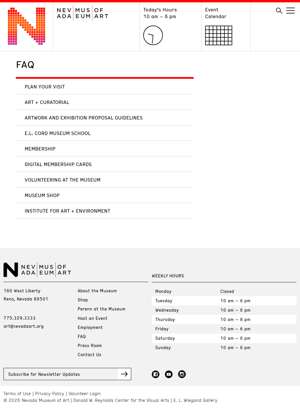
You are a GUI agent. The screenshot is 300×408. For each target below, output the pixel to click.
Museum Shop (42, 195)
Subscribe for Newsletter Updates (44, 374)
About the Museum (97, 290)
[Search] (279, 10)
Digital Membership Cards (58, 164)
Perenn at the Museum (101, 308)
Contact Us (89, 354)
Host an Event (93, 318)
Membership (40, 148)
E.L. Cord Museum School (58, 133)
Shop (83, 299)
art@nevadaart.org (24, 326)
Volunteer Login (85, 393)
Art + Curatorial (47, 102)
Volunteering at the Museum (62, 179)
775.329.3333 (20, 318)
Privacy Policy (49, 393)
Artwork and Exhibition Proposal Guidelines (84, 117)
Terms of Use (17, 393)
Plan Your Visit (45, 86)
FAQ (82, 336)
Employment (90, 327)
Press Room (90, 345)
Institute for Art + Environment (67, 210)
